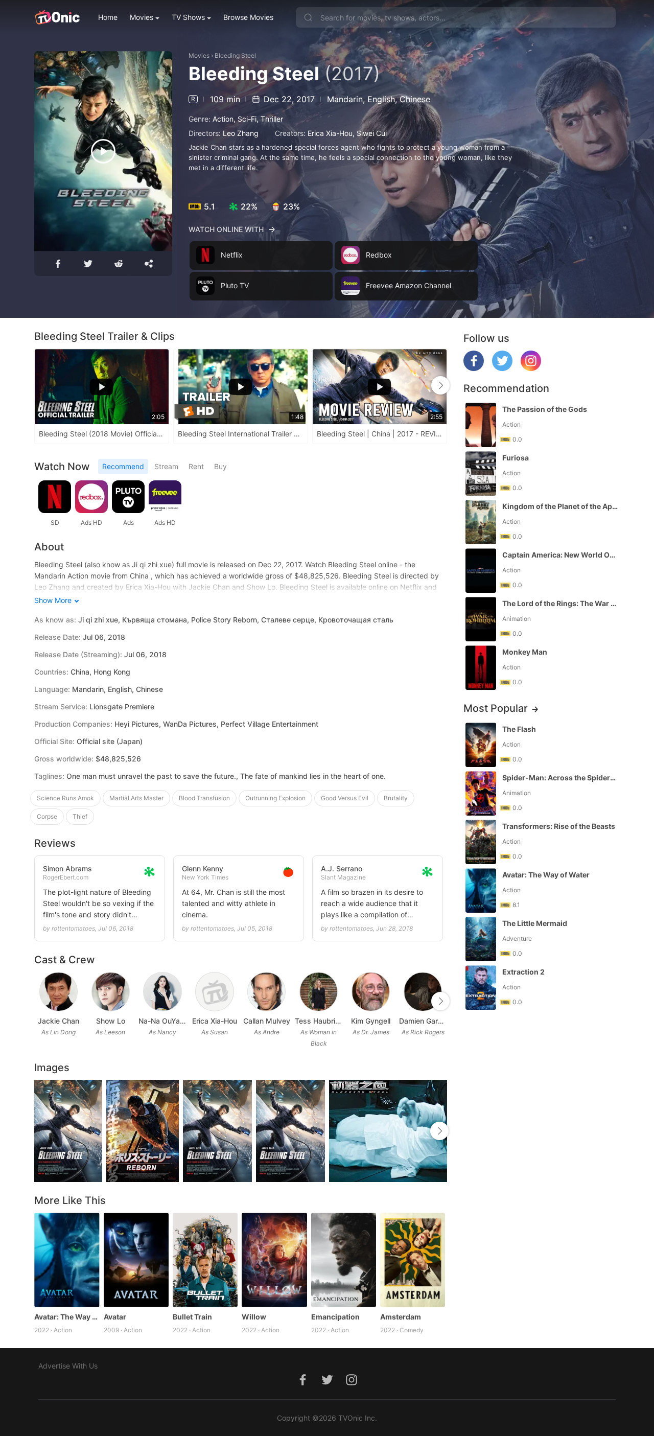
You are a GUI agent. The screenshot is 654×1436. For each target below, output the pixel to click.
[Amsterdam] (412, 1260)
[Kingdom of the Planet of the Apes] (480, 522)
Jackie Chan (58, 1020)
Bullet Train (192, 1316)
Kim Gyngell (370, 1020)
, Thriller (269, 118)
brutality (396, 798)
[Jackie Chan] (58, 991)
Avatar (115, 1316)
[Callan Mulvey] (266, 991)
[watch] (103, 151)
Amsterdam (400, 1316)
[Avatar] (136, 1260)
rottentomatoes (73, 928)
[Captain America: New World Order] (480, 570)
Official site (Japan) (110, 741)
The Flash (519, 729)
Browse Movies (248, 17)
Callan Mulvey (266, 1020)
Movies (141, 17)
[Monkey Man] (480, 667)
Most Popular (495, 708)
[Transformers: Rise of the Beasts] (480, 842)
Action (223, 118)
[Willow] (274, 1260)
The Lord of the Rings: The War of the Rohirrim (560, 603)
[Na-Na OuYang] (162, 991)
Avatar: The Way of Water (66, 1316)
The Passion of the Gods (544, 409)
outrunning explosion (275, 798)
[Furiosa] (480, 473)
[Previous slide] (41, 385)
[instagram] (531, 368)
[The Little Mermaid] (480, 939)
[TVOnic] (57, 17)
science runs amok (65, 798)
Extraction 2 (523, 971)
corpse (47, 816)
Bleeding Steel (235, 55)
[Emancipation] (343, 1260)
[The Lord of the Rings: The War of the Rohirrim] (480, 619)
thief (80, 816)
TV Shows (188, 17)
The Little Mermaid (534, 923)
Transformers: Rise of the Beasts (558, 826)
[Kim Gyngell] (371, 991)
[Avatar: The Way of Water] (66, 1260)
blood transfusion (204, 798)
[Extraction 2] (480, 987)
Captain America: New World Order (560, 554)
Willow (254, 1316)
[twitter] (502, 368)
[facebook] (473, 368)
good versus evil (344, 798)
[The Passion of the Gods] (480, 425)
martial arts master (136, 798)
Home (108, 17)
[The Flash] (480, 745)
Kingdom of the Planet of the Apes (560, 506)
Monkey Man (524, 651)
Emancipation (335, 1316)
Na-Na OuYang (162, 1020)
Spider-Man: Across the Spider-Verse (560, 777)
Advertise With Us (68, 1365)
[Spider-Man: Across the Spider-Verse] (480, 793)
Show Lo (110, 1020)
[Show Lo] (110, 991)
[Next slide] (440, 385)
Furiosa (515, 457)
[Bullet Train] (205, 1260)
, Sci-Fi (244, 118)
